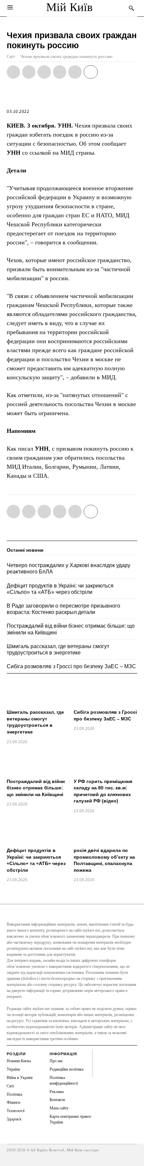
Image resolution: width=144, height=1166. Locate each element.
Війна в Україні (19, 1077)
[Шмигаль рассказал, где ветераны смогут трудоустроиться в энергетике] (38, 693)
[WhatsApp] (44, 72)
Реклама (57, 1091)
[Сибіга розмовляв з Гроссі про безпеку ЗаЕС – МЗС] (105, 693)
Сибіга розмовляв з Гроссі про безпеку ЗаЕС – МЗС (71, 666)
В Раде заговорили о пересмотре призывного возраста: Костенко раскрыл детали (63, 609)
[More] (91, 72)
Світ (11, 56)
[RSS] (98, 1060)
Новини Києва (19, 1061)
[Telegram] (59, 72)
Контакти (57, 1099)
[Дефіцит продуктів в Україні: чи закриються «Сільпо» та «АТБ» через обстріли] (38, 831)
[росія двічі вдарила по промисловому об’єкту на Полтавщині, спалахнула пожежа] (105, 831)
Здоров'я (14, 1119)
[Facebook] (13, 72)
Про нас (56, 1061)
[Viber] (75, 72)
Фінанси (13, 1102)
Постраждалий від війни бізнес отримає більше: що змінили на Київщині (36, 788)
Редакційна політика (66, 1069)
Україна (13, 1069)
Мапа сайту (59, 1108)
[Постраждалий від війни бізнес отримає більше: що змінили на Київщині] (38, 762)
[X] (28, 72)
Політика (14, 1094)
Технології (15, 1110)
